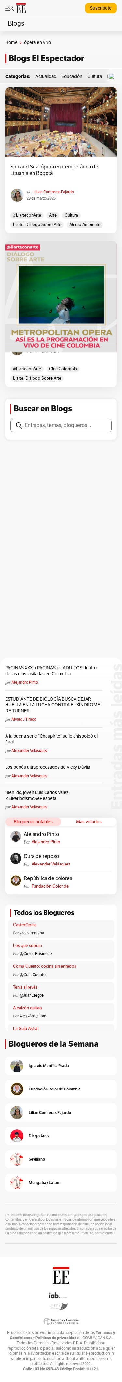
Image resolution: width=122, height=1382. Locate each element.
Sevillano (37, 1159)
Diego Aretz (39, 1135)
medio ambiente (84, 224)
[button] (113, 76)
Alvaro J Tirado (23, 719)
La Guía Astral (25, 1028)
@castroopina (32, 933)
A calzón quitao (27, 1008)
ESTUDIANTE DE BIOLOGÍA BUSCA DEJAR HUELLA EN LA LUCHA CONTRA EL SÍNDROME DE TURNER (52, 705)
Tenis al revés (25, 987)
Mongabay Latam (44, 1182)
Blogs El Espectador (46, 58)
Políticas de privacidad (55, 1337)
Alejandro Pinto (24, 682)
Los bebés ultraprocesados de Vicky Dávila (48, 767)
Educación (71, 76)
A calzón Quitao (33, 1016)
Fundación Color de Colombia (50, 886)
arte (53, 215)
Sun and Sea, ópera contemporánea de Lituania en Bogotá (54, 170)
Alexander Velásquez (29, 750)
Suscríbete (101, 8)
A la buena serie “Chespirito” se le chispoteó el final (51, 739)
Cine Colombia (63, 369)
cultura (71, 215)
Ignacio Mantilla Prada (49, 1065)
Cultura (95, 76)
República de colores (48, 878)
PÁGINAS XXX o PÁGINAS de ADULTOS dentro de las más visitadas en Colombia (51, 671)
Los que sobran (27, 945)
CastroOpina (25, 925)
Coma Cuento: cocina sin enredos (44, 966)
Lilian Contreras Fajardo (54, 192)
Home (11, 42)
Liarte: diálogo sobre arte (37, 224)
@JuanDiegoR (32, 995)
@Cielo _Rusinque (36, 954)
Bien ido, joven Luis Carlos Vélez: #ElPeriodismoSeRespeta (37, 795)
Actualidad (45, 76)
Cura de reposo (41, 856)
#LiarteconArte (27, 215)
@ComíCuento (33, 974)
